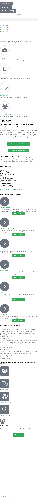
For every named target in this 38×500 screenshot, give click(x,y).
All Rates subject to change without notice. (13, 189)
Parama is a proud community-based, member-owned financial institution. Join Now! (16, 42)
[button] (19, 19)
